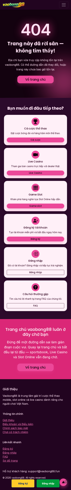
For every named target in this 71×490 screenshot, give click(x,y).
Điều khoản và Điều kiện (18, 424)
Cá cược (35, 140)
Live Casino (35, 173)
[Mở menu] (63, 4)
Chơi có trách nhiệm (15, 432)
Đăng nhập (35, 272)
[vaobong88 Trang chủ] (14, 4)
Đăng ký (35, 239)
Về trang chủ (35, 79)
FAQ (35, 305)
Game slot (35, 206)
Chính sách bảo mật (15, 428)
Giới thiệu (8, 420)
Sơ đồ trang (10, 460)
